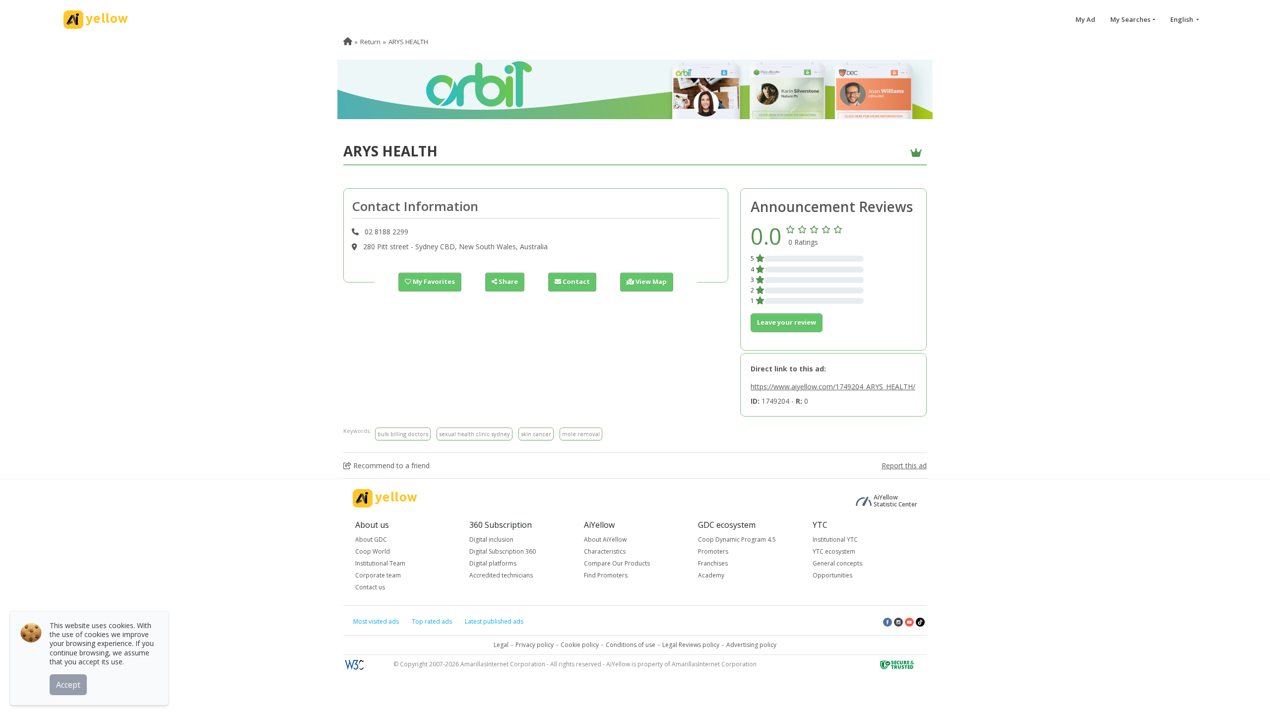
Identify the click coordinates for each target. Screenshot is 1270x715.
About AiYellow (605, 539)
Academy (711, 575)
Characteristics (605, 551)
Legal (501, 645)
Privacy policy (534, 645)
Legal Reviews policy (690, 645)
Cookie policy (580, 645)
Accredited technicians (501, 575)
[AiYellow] (385, 498)
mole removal (581, 433)
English (1182, 19)
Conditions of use (630, 645)
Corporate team (378, 575)
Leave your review (786, 322)
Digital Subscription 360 (502, 551)
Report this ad (904, 465)
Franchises (713, 563)
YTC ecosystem (834, 551)
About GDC (371, 539)
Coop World (372, 551)
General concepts (837, 563)
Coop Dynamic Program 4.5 (737, 539)
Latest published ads (494, 621)
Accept (68, 684)
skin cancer (536, 433)
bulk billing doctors (403, 433)
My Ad (1085, 19)
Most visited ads (376, 621)
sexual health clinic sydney (474, 433)
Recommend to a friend (390, 465)
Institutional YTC (835, 539)
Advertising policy (751, 645)
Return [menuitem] (370, 41)
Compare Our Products (617, 563)
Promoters (713, 551)
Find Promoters (606, 575)
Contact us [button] (370, 587)
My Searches (1130, 19)
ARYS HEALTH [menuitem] (408, 41)
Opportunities (832, 575)
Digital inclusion (491, 539)
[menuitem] (347, 41)
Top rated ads (432, 621)
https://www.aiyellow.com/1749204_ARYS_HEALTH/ (833, 386)
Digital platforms (492, 563)
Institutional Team (380, 563)
